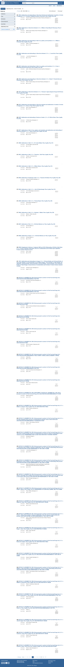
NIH (30, 665)
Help (54, 5)
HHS (32, 665)
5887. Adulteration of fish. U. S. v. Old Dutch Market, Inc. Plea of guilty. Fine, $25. (37, 224)
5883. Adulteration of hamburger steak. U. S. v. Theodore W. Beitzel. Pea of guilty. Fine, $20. (39, 177)
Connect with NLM (4, 660)
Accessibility (50, 661)
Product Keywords (4, 21)
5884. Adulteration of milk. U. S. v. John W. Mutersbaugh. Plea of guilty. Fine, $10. (37, 189)
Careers (49, 663)
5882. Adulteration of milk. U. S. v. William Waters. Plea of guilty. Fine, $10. (35, 166)
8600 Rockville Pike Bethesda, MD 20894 (20, 662)
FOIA (33, 661)
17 (45, 657)
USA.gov (35, 665)
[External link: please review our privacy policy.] (2, 662)
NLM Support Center (51, 660)
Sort (52, 11)
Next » (29, 11)
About (50, 5)
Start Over (3, 8)
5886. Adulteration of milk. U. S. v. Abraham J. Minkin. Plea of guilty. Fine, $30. (36, 212)
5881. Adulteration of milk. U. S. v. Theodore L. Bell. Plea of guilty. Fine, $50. (36, 154)
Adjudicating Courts (4, 26)
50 (60, 11)
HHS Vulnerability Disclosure (38, 663)
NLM (28, 665)
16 (43, 657)
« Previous (18, 11)
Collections (3, 13)
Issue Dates (3, 24)
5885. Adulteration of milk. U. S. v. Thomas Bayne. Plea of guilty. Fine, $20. (35, 201)
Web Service (59, 5)
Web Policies (35, 660)
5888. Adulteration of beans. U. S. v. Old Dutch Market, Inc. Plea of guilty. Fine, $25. (37, 235)
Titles (2, 16)
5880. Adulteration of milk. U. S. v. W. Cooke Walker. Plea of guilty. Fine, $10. (36, 143)
